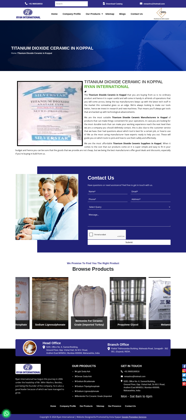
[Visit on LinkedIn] (184, 379)
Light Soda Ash (83, 371)
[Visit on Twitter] (184, 375)
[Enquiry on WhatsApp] (6, 413)
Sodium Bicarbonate (86, 381)
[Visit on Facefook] (184, 366)
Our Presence (114, 406)
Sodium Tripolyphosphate (88, 386)
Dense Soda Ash (84, 376)
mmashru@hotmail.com (154, 4)
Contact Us (137, 14)
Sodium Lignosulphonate (88, 391)
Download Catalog (114, 4)
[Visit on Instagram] (184, 370)
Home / (14, 53)
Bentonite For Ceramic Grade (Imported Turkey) (93, 397)
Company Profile (72, 14)
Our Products (93, 14)
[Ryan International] (28, 14)
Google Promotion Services (134, 417)
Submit (129, 242)
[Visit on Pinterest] (184, 384)
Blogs (122, 14)
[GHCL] (161, 14)
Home (54, 14)
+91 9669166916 (36, 4)
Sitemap (109, 14)
